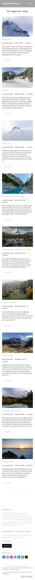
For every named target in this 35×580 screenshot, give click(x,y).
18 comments (29, 465)
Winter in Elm (7, 39)
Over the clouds (7, 462)
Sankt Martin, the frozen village (13, 196)
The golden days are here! (11, 411)
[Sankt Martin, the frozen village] (17, 174)
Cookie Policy (5, 573)
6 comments (29, 147)
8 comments (29, 94)
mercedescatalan (8, 43)
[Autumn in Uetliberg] (17, 280)
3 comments (27, 43)
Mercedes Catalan (10, 4)
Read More (7, 60)
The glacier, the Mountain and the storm (16, 249)
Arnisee (5, 90)
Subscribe (7, 545)
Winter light (6, 143)
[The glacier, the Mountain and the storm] (17, 227)
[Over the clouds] (17, 439)
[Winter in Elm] (17, 17)
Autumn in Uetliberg (9, 302)
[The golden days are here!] (17, 388)
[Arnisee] (17, 68)
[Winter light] (17, 121)
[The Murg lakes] (17, 333)
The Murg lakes (7, 355)
